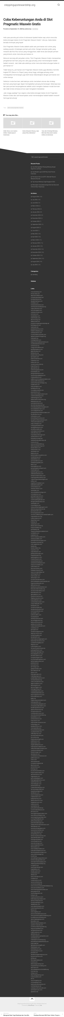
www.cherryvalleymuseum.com (39, 394)
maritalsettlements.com (37, 691)
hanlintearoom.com (36, 949)
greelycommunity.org (36, 624)
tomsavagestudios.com (37, 512)
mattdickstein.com (36, 796)
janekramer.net (34, 663)
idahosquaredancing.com (37, 446)
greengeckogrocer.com (37, 496)
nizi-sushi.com (35, 665)
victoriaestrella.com (36, 728)
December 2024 (36, 249)
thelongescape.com (36, 674)
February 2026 (36, 209)
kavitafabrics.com (35, 717)
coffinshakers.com (36, 646)
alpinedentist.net (35, 368)
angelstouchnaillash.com (37, 483)
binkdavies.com (35, 605)
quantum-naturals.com (37, 925)
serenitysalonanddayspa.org (38, 306)
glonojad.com (34, 629)
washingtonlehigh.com (37, 867)
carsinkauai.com (35, 937)
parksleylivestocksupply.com (38, 540)
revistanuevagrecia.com (37, 631)
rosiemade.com (35, 470)
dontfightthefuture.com (37, 427)
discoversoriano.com (36, 568)
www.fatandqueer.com (37, 832)
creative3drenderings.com (38, 787)
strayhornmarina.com (36, 596)
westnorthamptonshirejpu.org (39, 382)
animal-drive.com (35, 767)
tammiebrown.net (35, 670)
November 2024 (36, 252)
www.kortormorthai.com (37, 830)
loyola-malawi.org (35, 548)
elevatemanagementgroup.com (39, 954)
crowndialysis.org (35, 505)
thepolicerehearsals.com (37, 583)
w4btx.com (34, 481)
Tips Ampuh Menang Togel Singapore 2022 (43, 181)
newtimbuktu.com (35, 317)
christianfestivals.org (36, 679)
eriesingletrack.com (36, 466)
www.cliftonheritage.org (37, 854)
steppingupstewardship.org (19, 5)
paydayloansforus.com (37, 329)
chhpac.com (34, 973)
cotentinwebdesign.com (37, 395)
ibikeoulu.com (34, 644)
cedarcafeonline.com (36, 308)
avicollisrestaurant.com (37, 735)
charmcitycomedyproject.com (39, 639)
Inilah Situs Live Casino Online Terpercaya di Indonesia (10, 133)
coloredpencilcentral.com (37, 431)
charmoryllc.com (35, 576)
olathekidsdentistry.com (37, 473)
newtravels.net (34, 327)
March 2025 (35, 240)
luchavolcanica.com (36, 718)
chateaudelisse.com (36, 377)
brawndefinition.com (36, 600)
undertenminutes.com (36, 312)
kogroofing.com (35, 366)
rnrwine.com (34, 962)
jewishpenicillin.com (36, 511)
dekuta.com (34, 874)
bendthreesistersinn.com (37, 707)
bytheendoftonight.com (37, 553)
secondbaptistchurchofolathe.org (40, 969)
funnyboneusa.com (36, 711)
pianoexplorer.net (35, 891)
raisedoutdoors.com (36, 436)
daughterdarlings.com (36, 301)
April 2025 (35, 236)
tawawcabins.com (36, 447)
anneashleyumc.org (36, 834)
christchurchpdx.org (36, 607)
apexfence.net (34, 991)
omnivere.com (34, 314)
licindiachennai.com (36, 299)
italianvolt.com (35, 453)
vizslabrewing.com (36, 457)
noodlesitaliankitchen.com (38, 343)
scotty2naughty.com (36, 635)
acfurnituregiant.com (36, 310)
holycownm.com (35, 720)
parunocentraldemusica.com (38, 913)
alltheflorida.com (35, 934)
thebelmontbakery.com (37, 330)
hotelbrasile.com (35, 384)
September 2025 (36, 224)
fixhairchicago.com (36, 752)
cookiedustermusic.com (37, 713)
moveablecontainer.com (37, 390)
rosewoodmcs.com (36, 880)
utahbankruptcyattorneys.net (38, 440)
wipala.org (33, 546)
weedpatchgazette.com (37, 462)
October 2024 (36, 255)
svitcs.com (34, 759)
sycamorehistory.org (36, 882)
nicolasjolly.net (35, 616)
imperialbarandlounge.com (38, 434)
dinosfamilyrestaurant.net (37, 405)
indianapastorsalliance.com (38, 746)
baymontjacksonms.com (37, 694)
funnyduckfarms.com (36, 950)
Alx (41, 1005)
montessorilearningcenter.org (38, 926)
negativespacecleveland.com (38, 700)
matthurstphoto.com (36, 932)
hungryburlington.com (37, 657)
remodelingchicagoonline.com (39, 858)
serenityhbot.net (35, 806)
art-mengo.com (35, 666)
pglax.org (33, 698)
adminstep (28, 29)
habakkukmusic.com (36, 802)
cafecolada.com (35, 566)
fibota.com (34, 910)
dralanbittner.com (35, 459)
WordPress (31, 1005)
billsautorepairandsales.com (38, 923)
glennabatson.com (36, 594)
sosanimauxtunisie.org (37, 364)
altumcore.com (35, 765)
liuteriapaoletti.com (36, 702)
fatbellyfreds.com (35, 904)
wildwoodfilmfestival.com (37, 381)
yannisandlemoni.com (37, 460)
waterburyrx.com (35, 741)
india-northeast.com (36, 423)
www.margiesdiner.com (37, 845)
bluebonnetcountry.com (37, 355)
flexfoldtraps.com (35, 826)
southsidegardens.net (36, 893)
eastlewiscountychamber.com (39, 587)
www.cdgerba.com (36, 911)
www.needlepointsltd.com (37, 848)
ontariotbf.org (34, 338)
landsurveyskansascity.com (38, 835)
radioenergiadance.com (37, 369)
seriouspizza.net (35, 761)
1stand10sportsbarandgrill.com (39, 479)
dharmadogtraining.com (37, 975)
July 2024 (34, 264)
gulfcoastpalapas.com (37, 778)
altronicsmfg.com (35, 319)
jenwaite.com (34, 952)
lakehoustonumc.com (37, 800)
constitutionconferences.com (39, 756)
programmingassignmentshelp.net (40, 323)
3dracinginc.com (35, 577)
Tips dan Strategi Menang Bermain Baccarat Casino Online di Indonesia (49, 133)
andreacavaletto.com (36, 538)
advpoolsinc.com (35, 743)
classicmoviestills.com (37, 564)
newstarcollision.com (36, 488)
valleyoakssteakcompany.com (39, 748)
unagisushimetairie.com (37, 347)
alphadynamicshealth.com (38, 945)
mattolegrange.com (36, 676)
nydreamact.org (35, 345)
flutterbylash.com (35, 947)
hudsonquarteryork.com (37, 908)
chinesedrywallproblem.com (38, 705)
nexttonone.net (35, 804)
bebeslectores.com (36, 401)
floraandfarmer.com (36, 414)
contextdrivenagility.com (37, 642)
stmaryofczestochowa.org (38, 648)
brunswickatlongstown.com (38, 659)
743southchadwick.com (37, 421)
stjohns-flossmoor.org (37, 709)
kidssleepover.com (36, 325)
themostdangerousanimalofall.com (40, 581)
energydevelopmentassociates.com (40, 412)
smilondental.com (35, 486)
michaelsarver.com (36, 494)
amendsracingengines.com (38, 828)
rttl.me (32, 978)
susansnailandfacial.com (37, 809)
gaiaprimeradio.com (36, 668)
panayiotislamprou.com (37, 373)
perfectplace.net (35, 529)
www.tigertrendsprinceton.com (39, 813)
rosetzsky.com (35, 627)
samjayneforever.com (36, 930)
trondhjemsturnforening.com (38, 917)
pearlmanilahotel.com (36, 358)
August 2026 (35, 196)
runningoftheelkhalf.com (37, 819)
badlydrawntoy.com (36, 798)
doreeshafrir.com (35, 637)
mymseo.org (34, 971)
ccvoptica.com (35, 865)
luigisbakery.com (35, 869)
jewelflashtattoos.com (37, 349)
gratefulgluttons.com (36, 557)
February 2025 (36, 243)
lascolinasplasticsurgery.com (38, 852)
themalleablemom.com (37, 653)
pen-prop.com (34, 811)
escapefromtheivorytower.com (39, 420)
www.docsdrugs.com (36, 843)
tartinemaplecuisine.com (37, 661)
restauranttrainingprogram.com (39, 507)
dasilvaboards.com (36, 592)
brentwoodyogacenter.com (38, 859)
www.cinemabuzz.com (37, 876)
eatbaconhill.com (35, 321)
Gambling (35, 29)
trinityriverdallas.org (36, 527)
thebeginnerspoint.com (37, 570)
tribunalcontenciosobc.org (38, 588)
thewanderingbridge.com (37, 652)
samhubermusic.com (36, 989)
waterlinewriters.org (36, 782)
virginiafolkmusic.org (36, 516)
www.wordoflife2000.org (37, 444)
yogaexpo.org (34, 535)
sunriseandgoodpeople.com (38, 704)
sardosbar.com (35, 451)
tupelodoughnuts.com (37, 472)
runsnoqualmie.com (36, 841)
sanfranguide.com (36, 574)
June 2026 (35, 202)
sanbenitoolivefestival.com (38, 562)
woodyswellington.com (37, 902)
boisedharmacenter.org (37, 542)
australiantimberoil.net (36, 403)
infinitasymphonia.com (37, 618)
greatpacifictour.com (36, 726)
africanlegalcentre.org (36, 620)
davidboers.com (35, 793)
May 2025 (35, 233)
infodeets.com (34, 303)
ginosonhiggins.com (36, 687)
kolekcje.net (34, 522)
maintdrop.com (35, 360)
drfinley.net (33, 958)
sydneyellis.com (35, 503)
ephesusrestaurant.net (37, 900)
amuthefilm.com (35, 613)
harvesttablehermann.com (38, 408)
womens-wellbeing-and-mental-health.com (42, 514)
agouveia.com (34, 967)
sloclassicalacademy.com (38, 590)
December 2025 (36, 215)
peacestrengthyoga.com (37, 822)
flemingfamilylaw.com (36, 960)
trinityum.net (34, 895)
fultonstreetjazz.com (36, 386)
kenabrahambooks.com (37, 609)
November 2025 (36, 218)
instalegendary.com (36, 340)
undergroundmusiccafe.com (38, 988)
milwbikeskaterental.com (37, 692)
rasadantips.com (35, 316)
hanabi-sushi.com (35, 871)
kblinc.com (34, 464)
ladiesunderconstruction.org (38, 399)
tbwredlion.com (35, 921)
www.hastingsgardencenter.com (39, 889)
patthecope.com (35, 757)
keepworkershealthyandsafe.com (39, 342)
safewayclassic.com (36, 332)
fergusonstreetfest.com (37, 928)
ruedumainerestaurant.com (38, 626)
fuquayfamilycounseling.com (38, 965)
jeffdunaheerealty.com (36, 821)
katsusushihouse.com (37, 622)
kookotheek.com (35, 371)
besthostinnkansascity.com (38, 984)
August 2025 (35, 227)
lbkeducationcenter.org (37, 525)
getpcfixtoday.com (36, 351)
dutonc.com (34, 672)
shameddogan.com (36, 783)
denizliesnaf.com (35, 754)
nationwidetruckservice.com (38, 722)
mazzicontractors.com (37, 897)
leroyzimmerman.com (37, 956)
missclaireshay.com (36, 291)
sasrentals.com (35, 490)
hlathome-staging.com (37, 498)
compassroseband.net (37, 763)
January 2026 (36, 212)
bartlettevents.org (35, 388)
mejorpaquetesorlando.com (38, 477)
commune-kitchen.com (37, 611)
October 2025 (36, 221)
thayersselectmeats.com (37, 772)
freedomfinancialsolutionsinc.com (40, 824)
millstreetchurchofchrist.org (38, 939)
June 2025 (35, 230)
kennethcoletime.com (36, 655)
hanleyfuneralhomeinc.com (38, 475)
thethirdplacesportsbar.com (38, 899)
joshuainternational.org (37, 808)
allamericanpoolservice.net (38, 509)
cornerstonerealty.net (36, 884)
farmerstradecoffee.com (37, 789)
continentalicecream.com (37, 602)
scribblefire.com (35, 533)
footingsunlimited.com (37, 839)
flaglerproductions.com (37, 598)
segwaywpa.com (35, 776)
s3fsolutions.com (35, 416)
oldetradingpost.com (36, 397)
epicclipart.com (35, 356)
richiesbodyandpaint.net (37, 297)
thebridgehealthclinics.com (38, 780)
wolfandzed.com (35, 873)
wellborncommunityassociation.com (40, 379)
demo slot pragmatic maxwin (15, 107)
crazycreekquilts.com (36, 603)
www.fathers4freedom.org (38, 815)
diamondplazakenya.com (37, 919)
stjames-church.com (36, 633)
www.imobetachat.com (37, 795)
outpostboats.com (36, 551)
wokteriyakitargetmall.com (38, 499)
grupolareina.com (35, 392)
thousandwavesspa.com (37, 730)
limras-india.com (35, 293)
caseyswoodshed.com (37, 750)
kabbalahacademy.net (36, 485)
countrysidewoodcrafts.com (38, 334)
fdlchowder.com (35, 847)
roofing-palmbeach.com (37, 425)
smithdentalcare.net (36, 986)
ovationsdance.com (36, 518)
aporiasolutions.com (36, 774)
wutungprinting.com (36, 689)
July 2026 (34, 199)
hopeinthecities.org (36, 555)
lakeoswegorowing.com (37, 963)
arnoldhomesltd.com (36, 429)
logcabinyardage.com (36, 791)
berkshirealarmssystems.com (39, 455)
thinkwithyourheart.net (36, 438)
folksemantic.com (35, 449)
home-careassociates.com (38, 536)
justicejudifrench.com (36, 650)
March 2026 (35, 206)
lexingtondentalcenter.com (38, 501)
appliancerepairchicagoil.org (38, 336)
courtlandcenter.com (36, 731)
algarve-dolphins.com (36, 683)
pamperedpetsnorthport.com (38, 468)
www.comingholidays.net (37, 572)
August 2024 (35, 261)
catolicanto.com (35, 524)
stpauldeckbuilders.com (37, 837)
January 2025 (36, 246)
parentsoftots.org (35, 785)
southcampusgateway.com (38, 375)
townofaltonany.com (36, 696)
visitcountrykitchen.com (37, 681)
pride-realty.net (34, 943)
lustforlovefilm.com (36, 614)
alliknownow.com (35, 585)
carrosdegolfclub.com (37, 410)
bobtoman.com (35, 362)
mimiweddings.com (36, 982)
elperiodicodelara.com (37, 295)
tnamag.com (34, 769)
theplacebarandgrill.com (37, 739)
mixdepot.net (34, 878)
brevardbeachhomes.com (38, 418)
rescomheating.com (36, 980)
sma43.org (34, 856)
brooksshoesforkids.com (37, 770)
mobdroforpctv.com (36, 559)
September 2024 (36, 258)
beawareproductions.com (38, 640)
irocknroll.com (35, 442)
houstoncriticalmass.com (38, 579)
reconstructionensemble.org (38, 715)
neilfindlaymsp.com (36, 733)
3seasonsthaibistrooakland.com (39, 531)
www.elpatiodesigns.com (37, 906)
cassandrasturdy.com (37, 561)
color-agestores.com (36, 544)
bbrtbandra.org (35, 353)
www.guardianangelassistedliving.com (41, 915)
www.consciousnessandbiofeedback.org (42, 885)
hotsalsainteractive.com (37, 305)
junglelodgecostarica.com (38, 678)
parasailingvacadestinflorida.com (40, 941)
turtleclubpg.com (35, 724)
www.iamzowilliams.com (37, 887)
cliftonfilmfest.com (36, 433)
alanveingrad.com (35, 685)
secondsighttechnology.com (38, 492)
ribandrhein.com (35, 520)
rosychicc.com (35, 550)
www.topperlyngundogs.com (38, 817)
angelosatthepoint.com (37, 744)
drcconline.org (34, 737)
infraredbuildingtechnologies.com (40, 407)
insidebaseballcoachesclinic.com (39, 936)
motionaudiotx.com (36, 976)
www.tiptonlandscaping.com (38, 861)
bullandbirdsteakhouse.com (38, 850)
